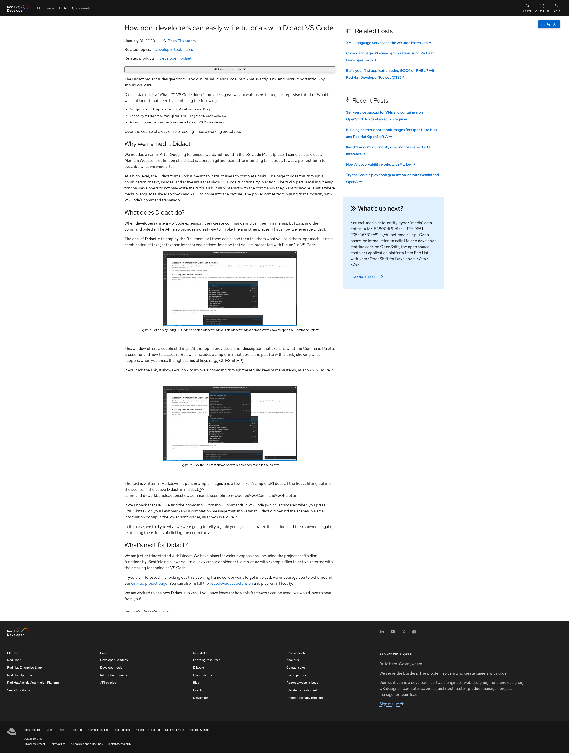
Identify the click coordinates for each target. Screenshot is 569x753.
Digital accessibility (119, 744)
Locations (77, 729)
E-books (199, 667)
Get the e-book (363, 277)
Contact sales (295, 667)
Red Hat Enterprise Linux (24, 667)
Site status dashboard (301, 690)
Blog (196, 682)
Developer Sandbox (114, 660)
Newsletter (200, 697)
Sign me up (389, 703)
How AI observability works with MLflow (379, 164)
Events (198, 690)
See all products (18, 690)
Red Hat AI (14, 660)
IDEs (189, 49)
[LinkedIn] (382, 633)
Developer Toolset (175, 58)
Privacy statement (34, 744)
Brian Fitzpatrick (182, 40)
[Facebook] (414, 633)
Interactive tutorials (113, 675)
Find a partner (296, 675)
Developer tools (169, 49)
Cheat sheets (202, 675)
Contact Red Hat (98, 729)
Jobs (49, 729)
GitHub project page (149, 583)
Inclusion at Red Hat (147, 729)
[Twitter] (403, 633)
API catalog (108, 682)
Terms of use (58, 744)
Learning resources (206, 660)
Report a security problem (304, 697)
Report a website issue (302, 682)
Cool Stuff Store (174, 729)
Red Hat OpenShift (20, 675)
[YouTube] (392, 633)
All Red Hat (542, 11)
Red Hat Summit (199, 729)
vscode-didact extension (231, 583)
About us (292, 660)
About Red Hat (32, 729)
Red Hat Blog (122, 729)
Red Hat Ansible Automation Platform (33, 682)
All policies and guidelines (87, 744)
